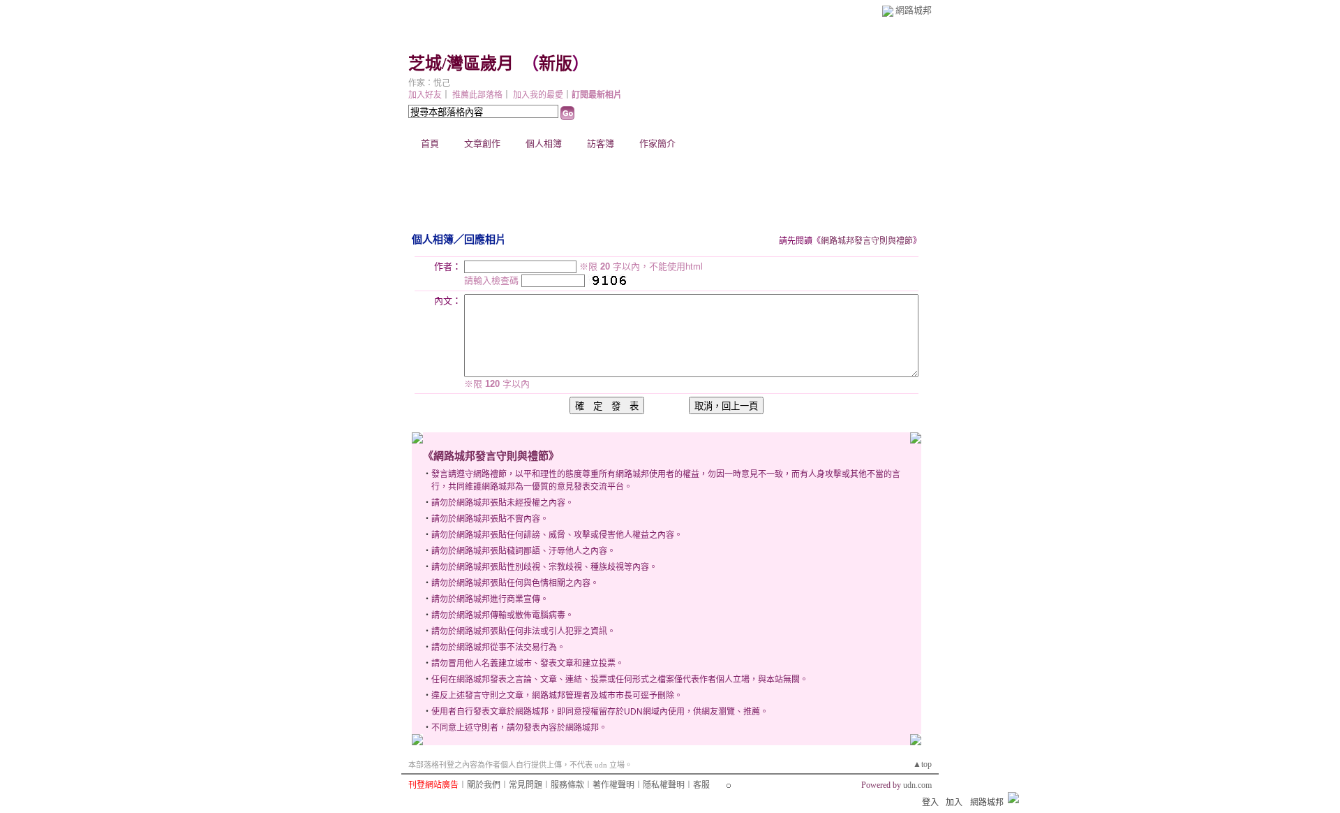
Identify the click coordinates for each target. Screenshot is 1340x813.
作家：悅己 (429, 83)
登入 (930, 802)
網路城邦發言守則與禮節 (867, 241)
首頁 (430, 143)
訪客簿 (600, 143)
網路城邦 (913, 10)
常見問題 (525, 785)
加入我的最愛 (538, 95)
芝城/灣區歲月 (461, 63)
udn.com (917, 785)
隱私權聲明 (664, 785)
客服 (701, 785)
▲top (922, 764)
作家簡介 (657, 143)
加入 (954, 802)
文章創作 (482, 143)
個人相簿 (544, 143)
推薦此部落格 (477, 95)
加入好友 (425, 95)
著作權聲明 (613, 785)
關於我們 (483, 785)
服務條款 (567, 785)
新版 (555, 63)
